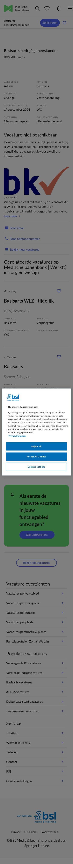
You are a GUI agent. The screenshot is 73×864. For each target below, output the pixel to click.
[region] (36, 432)
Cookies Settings (36, 466)
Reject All (36, 446)
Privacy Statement (17, 436)
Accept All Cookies (36, 456)
